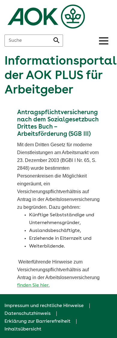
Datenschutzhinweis (27, 313)
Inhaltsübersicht (22, 329)
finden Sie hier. (33, 285)
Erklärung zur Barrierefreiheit (37, 321)
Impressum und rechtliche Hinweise (44, 305)
